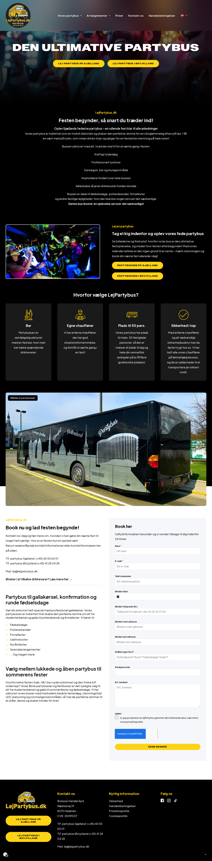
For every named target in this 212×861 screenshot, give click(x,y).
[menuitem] (69, 15)
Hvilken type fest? (124, 652)
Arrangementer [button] (97, 15)
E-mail (119, 561)
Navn (118, 546)
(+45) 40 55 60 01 (47, 558)
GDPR (118, 714)
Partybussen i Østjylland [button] (137, 276)
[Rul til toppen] (205, 854)
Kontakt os (136, 15)
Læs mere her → (61, 579)
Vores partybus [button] (68, 15)
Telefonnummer (123, 576)
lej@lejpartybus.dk (25, 571)
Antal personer (122, 667)
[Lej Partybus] (18, 15)
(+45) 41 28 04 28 (48, 563)
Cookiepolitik (118, 816)
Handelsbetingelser (162, 15)
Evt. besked (121, 682)
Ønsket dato (121, 591)
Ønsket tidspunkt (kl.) (126, 606)
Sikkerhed (116, 801)
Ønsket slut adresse (125, 637)
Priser (119, 15)
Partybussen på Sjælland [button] (137, 265)
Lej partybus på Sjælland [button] (78, 63)
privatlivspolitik (134, 721)
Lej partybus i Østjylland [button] (133, 63)
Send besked (157, 746)
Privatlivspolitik (119, 811)
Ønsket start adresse (126, 621)
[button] (162, 801)
